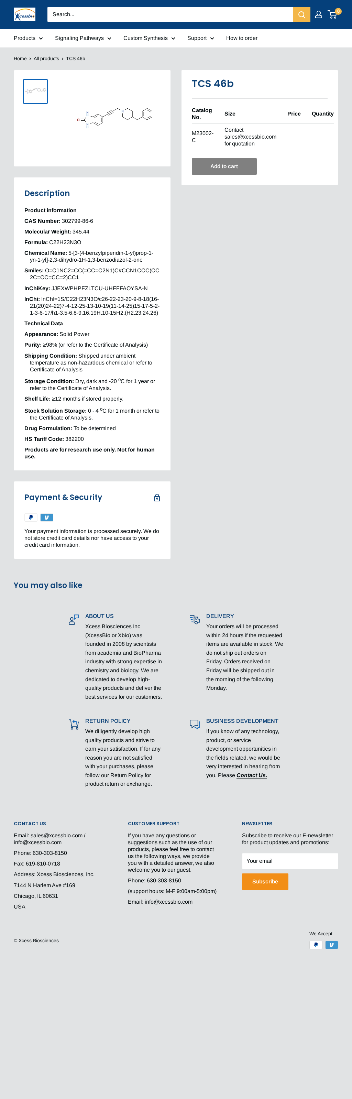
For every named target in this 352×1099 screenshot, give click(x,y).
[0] (332, 14)
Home (20, 58)
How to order (241, 38)
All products (46, 58)
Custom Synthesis (145, 38)
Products (24, 38)
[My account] (318, 14)
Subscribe (265, 881)
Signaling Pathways (79, 38)
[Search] (301, 14)
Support (197, 38)
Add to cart (224, 166)
